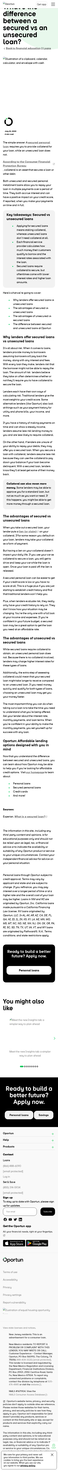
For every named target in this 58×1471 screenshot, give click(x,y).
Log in (6, 1176)
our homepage (35, 772)
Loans (47, 48)
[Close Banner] (52, 1455)
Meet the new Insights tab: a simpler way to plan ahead (30, 1053)
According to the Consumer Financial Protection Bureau (26, 163)
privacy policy (27, 1465)
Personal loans (29, 970)
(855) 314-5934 (11, 1187)
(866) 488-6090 (12, 1166)
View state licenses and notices (19, 1327)
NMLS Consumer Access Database (27, 1394)
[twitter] (15, 1219)
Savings (44, 1115)
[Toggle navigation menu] (53, 4)
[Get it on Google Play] (37, 1243)
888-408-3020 (24, 1359)
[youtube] (10, 1219)
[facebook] (5, 1219)
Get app (41, 4)
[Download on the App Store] (14, 1243)
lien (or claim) (27, 531)
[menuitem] (29, 1272)
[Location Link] (53, 1445)
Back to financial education (23, 48)
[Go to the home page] (12, 4)
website (35, 1384)
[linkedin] (20, 1219)
